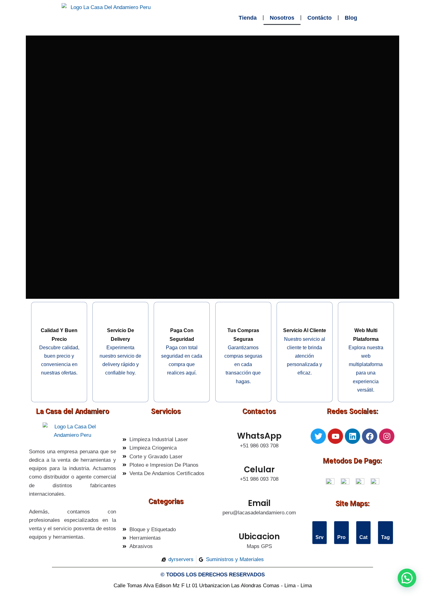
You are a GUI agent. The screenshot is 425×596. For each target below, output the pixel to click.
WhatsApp (259, 435)
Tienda (248, 18)
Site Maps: (352, 503)
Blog (351, 18)
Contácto (319, 18)
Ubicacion (259, 536)
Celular (259, 469)
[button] (407, 578)
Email (259, 503)
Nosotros (282, 18)
